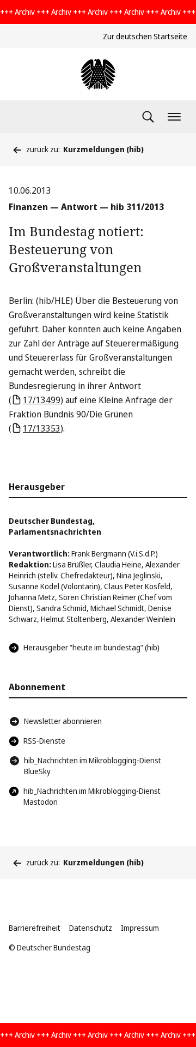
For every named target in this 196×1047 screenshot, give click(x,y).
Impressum (140, 928)
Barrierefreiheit (34, 928)
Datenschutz (90, 928)
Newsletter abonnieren (63, 721)
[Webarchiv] (98, 74)
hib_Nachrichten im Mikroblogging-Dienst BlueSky (92, 765)
